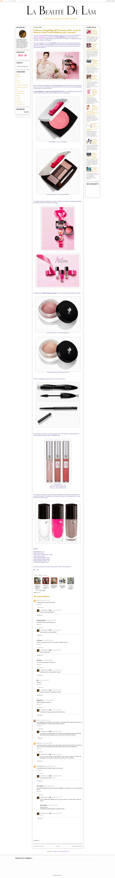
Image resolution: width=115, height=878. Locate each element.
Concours (18, 82)
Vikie (38, 600)
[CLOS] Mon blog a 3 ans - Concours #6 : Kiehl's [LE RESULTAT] (95, 141)
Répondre (39, 604)
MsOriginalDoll (40, 766)
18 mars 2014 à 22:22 (49, 786)
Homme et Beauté (20, 93)
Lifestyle (18, 99)
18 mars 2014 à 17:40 (49, 766)
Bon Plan (18, 80)
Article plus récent (38, 846)
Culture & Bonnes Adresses (22, 85)
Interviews (18, 97)
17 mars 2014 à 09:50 (47, 660)
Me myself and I (19, 102)
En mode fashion (19, 91)
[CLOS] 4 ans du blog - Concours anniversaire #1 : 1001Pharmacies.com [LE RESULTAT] (93, 127)
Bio (17, 78)
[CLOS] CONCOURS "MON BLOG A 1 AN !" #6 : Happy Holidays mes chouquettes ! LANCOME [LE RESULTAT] (93, 63)
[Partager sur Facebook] (43, 590)
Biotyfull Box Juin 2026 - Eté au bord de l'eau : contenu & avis (95, 169)
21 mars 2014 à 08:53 (56, 813)
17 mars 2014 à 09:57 (44, 680)
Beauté (39, 592)
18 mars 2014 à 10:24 (56, 754)
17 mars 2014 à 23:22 (47, 743)
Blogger (60, 875)
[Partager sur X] (41, 590)
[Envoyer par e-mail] (39, 590)
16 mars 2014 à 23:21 (45, 600)
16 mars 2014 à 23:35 (51, 620)
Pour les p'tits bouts (20, 104)
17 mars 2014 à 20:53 (56, 710)
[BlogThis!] (40, 590)
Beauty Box (18, 76)
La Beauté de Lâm (44, 610)
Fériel (38, 720)
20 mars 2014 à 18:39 (52, 805)
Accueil (58, 846)
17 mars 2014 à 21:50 (45, 720)
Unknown (39, 743)
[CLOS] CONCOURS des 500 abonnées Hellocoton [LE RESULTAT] (92, 78)
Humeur (18, 95)
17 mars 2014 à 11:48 (56, 670)
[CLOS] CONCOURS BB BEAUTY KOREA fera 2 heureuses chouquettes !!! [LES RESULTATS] (92, 93)
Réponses (40, 607)
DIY (17, 89)
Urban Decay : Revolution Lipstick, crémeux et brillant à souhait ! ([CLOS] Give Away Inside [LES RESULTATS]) (92, 47)
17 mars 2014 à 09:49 (47, 640)
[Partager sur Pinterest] (44, 590)
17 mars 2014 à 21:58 (56, 731)
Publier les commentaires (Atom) (61, 851)
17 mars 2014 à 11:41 (56, 630)
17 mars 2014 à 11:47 (56, 650)
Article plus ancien (77, 846)
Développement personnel (21, 87)
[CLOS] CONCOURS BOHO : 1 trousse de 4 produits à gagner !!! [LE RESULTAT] (92, 155)
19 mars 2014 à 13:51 (56, 797)
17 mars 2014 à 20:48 (48, 700)
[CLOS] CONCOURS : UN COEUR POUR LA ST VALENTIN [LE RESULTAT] (92, 32)
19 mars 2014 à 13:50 (56, 775)
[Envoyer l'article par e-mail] (37, 590)
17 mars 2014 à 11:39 (56, 610)
